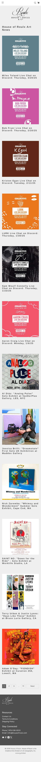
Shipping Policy (8, 721)
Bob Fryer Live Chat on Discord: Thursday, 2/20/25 (19, 129)
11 (23, 686)
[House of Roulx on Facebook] (6, 738)
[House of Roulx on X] (11, 738)
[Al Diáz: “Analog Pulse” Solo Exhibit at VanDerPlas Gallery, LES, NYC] (20, 372)
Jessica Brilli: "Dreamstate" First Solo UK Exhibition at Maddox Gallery (20, 450)
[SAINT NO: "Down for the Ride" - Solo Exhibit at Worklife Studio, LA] (20, 537)
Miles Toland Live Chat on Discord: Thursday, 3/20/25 (19, 76)
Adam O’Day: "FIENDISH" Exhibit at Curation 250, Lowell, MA (18, 670)
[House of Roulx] (20, 13)
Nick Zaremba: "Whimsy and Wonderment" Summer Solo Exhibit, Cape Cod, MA (20, 505)
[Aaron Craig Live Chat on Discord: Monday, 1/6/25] (20, 319)
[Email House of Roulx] (3, 738)
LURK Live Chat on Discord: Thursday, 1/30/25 (20, 234)
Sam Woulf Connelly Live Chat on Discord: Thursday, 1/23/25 (20, 288)
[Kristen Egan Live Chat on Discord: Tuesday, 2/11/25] (20, 159)
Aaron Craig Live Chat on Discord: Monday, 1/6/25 (18, 342)
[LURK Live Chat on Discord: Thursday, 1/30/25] (20, 211)
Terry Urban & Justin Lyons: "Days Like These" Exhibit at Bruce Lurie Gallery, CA (20, 615)
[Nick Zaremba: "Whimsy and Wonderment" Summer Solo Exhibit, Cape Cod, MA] (20, 482)
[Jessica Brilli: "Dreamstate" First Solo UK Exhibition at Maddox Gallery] (20, 427)
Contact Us (6, 716)
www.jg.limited (20, 753)
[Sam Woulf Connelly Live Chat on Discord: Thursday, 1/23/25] (20, 264)
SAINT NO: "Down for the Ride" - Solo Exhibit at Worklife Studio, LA (18, 560)
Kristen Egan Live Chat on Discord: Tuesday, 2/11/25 (19, 182)
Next (32, 686)
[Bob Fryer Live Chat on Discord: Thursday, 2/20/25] (20, 106)
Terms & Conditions (10, 719)
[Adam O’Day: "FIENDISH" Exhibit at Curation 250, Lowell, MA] (20, 647)
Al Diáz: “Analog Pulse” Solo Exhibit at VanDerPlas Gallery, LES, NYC (19, 395)
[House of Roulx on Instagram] (8, 738)
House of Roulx (16, 748)
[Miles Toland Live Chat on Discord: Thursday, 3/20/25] (20, 54)
